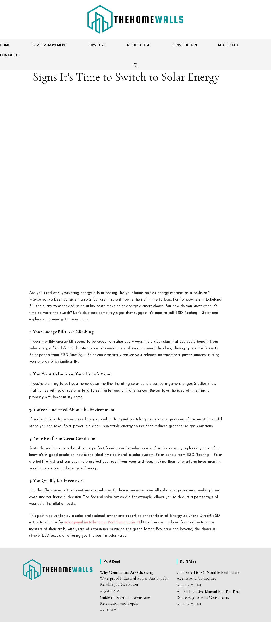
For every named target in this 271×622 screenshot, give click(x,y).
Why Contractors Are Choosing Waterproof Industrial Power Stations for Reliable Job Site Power (134, 578)
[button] (135, 65)
